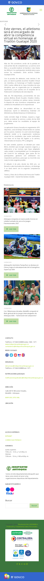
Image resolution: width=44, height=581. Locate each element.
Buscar (8, 500)
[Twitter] (11, 356)
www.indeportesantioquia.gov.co (17, 344)
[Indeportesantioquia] (22, 11)
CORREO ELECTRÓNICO (13, 440)
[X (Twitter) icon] (19, 564)
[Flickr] (19, 356)
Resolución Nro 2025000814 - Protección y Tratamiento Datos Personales (22, 525)
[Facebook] (7, 356)
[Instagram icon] (27, 564)
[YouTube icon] (22, 564)
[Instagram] (23, 356)
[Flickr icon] (24, 564)
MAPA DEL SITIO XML (12, 397)
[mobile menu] (41, 10)
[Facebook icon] (17, 564)
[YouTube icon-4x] (15, 356)
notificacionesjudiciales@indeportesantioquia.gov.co (24, 378)
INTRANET (8, 436)
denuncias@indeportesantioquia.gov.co (19, 366)
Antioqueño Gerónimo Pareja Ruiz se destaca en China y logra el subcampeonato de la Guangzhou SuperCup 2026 (22, 267)
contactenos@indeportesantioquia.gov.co (20, 346)
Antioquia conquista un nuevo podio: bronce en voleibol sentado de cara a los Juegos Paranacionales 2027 (21, 221)
